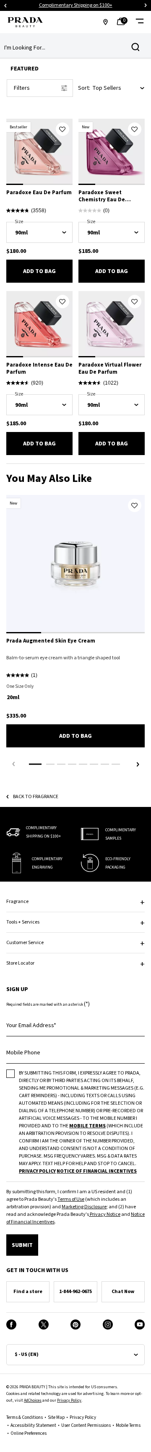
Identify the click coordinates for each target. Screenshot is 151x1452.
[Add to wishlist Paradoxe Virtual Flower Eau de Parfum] (134, 301)
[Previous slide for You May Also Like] (13, 764)
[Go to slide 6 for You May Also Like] (94, 764)
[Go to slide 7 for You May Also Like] (105, 764)
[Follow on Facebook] (11, 1324)
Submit (22, 1245)
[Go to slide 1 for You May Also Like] (35, 764)
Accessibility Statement (33, 1425)
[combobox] (68, 47)
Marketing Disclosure (84, 1206)
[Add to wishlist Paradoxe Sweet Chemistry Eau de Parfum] (134, 129)
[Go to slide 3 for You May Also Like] (61, 764)
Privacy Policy (69, 1400)
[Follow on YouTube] (140, 1324)
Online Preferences (28, 1433)
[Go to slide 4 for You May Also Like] (72, 764)
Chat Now (123, 1291)
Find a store (27, 1291)
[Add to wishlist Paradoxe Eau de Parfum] (62, 129)
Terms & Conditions (24, 1417)
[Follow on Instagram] (108, 1324)
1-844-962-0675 (75, 1291)
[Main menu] (139, 22)
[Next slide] (145, 5)
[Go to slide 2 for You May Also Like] (50, 764)
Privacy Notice (104, 1214)
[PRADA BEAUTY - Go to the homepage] (25, 22)
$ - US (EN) (27, 1354)
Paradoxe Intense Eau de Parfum (39, 369)
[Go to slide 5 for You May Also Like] (83, 764)
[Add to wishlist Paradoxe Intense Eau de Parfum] (62, 301)
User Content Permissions (86, 1425)
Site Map (56, 1417)
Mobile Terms (128, 1425)
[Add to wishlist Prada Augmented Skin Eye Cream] (134, 505)
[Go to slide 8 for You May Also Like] (116, 764)
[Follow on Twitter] (44, 1324)
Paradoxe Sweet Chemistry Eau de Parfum (101, 196)
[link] (123, 22)
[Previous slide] (5, 5)
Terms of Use (70, 1199)
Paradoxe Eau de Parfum (39, 192)
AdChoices (33, 1400)
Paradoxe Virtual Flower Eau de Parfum (109, 369)
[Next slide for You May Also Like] (137, 764)
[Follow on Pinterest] (75, 1324)
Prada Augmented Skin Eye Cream (50, 641)
